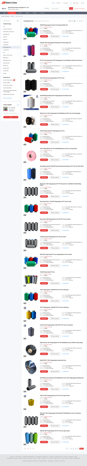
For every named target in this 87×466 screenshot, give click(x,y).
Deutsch (39, 458)
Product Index (65, 456)
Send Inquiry (44, 36)
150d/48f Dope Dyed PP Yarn (47, 272)
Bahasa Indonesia (77, 458)
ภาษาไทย (62, 458)
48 (33, 448)
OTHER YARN (5, 70)
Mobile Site (71, 456)
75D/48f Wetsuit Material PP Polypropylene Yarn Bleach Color (56, 95)
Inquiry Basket (66, 36)
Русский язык (30, 458)
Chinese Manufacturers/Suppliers (28, 456)
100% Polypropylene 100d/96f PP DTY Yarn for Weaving (54, 289)
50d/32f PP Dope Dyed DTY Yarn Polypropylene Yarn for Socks (56, 254)
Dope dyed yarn (6, 34)
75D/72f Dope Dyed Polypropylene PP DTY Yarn (52, 78)
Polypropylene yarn (7, 47)
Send (11, 117)
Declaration (57, 460)
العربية (48, 458)
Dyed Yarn (5, 36)
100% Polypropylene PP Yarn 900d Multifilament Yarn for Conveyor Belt (58, 148)
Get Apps (76, 3)
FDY (4, 52)
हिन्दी (58, 458)
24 (27, 448)
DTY (4, 26)
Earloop (4, 73)
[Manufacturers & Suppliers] (9, 2)
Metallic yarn (5, 65)
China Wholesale (38, 456)
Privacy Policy (62, 460)
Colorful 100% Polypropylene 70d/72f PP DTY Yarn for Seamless (56, 325)
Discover (34, 13)
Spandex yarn (6, 42)
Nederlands (44, 458)
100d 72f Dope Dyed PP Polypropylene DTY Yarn (52, 131)
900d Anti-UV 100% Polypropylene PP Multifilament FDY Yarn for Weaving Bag (60, 113)
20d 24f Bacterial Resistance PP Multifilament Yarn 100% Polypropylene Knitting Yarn (62, 378)
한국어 (52, 458)
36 (30, 448)
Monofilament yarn (7, 60)
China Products (18, 456)
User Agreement (50, 460)
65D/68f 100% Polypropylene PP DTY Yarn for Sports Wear (55, 430)
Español (15, 458)
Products (12, 13)
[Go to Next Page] (82, 21)
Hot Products (12, 456)
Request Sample (55, 36)
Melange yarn (6, 57)
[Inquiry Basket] (71, 3)
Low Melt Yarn (6, 49)
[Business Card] (17, 105)
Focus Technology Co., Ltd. (35, 460)
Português (20, 458)
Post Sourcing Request (80, 8)
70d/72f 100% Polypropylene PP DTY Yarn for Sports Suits (55, 395)
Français (24, 458)
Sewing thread (6, 68)
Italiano (35, 458)
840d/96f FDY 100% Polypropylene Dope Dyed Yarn (53, 360)
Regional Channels (58, 456)
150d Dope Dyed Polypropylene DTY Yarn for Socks (53, 236)
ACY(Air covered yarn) (7, 29)
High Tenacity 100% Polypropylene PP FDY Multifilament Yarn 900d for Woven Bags (61, 342)
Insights (75, 456)
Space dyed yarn (6, 63)
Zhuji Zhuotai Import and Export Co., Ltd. (18, 7)
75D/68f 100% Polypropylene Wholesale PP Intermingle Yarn (55, 42)
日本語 (55, 458)
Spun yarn (5, 39)
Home (4, 13)
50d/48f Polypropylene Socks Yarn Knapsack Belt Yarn (54, 25)
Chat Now (12, 110)
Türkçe (66, 458)
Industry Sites (51, 456)
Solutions (27, 13)
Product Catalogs (8, 98)
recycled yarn (5, 44)
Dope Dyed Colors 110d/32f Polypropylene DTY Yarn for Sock (55, 201)
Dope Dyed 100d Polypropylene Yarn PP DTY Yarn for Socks (55, 219)
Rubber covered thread (7, 55)
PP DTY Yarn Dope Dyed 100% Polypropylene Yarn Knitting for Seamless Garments (61, 60)
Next (81, 448)
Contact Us (42, 13)
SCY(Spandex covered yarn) (8, 31)
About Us (20, 13)
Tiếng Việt (70, 458)
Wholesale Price (45, 456)
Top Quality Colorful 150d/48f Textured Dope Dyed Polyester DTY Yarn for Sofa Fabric (62, 166)
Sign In (53, 3)
